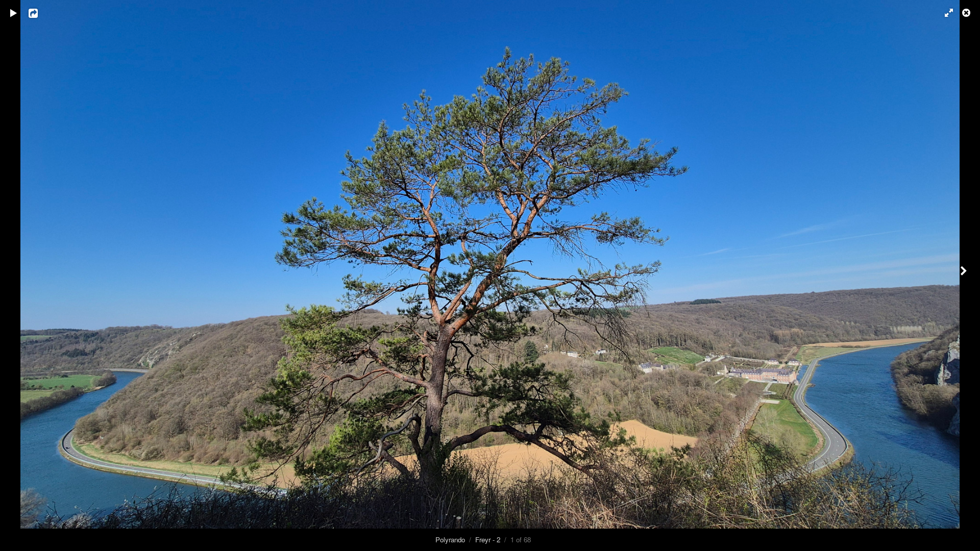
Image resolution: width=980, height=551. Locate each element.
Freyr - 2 (487, 539)
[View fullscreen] (944, 13)
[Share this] (40, 13)
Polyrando (450, 539)
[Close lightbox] (967, 13)
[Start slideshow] (14, 13)
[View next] (964, 275)
